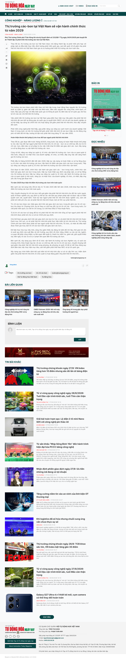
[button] (80, 339)
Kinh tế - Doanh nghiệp (40, 14)
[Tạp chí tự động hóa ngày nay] (20, 6)
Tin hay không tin (42, 402)
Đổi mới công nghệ (99, 14)
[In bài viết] (6, 67)
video (81, 6)
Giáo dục (108, 14)
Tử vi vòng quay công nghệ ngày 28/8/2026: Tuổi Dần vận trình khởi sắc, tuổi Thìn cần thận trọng (61, 396)
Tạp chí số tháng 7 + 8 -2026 (104, 130)
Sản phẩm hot (41, 600)
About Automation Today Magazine (20, 646)
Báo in (96, 83)
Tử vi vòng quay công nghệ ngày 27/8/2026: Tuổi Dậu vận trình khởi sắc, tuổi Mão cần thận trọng (60, 572)
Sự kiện (10, 14)
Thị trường (40, 377)
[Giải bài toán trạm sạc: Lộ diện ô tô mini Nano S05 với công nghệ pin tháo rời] (19, 426)
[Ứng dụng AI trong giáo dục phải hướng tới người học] (76, 298)
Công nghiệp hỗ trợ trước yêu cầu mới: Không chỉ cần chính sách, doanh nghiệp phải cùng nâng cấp (106, 235)
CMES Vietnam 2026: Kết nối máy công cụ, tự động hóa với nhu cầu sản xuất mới (47, 311)
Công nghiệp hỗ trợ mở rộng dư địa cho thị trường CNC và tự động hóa (17, 311)
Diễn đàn (90, 14)
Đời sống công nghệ (80, 14)
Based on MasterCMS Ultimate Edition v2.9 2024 (20, 657)
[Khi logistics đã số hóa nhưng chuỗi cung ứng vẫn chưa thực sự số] (19, 526)
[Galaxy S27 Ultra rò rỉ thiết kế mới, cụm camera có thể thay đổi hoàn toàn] (19, 602)
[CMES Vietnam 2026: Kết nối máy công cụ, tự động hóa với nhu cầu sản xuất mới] (47, 298)
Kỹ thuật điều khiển (42, 500)
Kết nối (50, 14)
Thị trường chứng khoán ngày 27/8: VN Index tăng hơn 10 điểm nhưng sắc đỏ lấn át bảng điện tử (61, 371)
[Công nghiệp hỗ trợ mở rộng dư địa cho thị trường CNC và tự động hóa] (18, 298)
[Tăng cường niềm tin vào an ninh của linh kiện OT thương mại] (19, 501)
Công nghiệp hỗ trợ (50, 21)
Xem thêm (46, 617)
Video (55, 14)
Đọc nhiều (98, 141)
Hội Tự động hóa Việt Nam (27, 277)
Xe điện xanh (40, 425)
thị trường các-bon (25, 273)
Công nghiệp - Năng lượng (66, 14)
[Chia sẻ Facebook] (6, 59)
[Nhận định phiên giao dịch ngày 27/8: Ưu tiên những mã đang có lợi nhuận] (19, 476)
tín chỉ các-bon (41, 273)
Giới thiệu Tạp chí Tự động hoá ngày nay (20, 641)
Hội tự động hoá (18, 14)
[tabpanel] (106, 110)
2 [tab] (107, 135)
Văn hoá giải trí (41, 450)
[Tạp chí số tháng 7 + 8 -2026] (106, 108)
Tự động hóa (28, 14)
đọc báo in (92, 6)
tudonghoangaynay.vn (60, 273)
